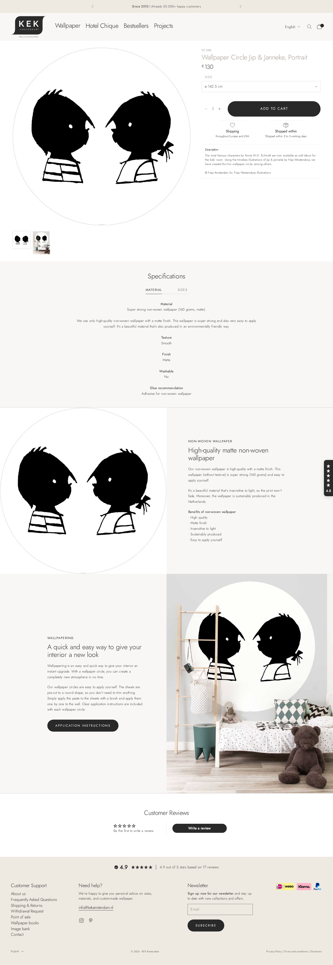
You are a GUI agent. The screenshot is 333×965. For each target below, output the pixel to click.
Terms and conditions (296, 951)
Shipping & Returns (26, 905)
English (290, 26)
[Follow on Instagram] (81, 920)
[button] (328, 478)
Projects (163, 25)
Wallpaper (67, 25)
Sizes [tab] (182, 290)
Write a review (199, 828)
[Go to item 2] (41, 242)
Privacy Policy (274, 951)
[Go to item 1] (21, 240)
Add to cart (274, 108)
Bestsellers (136, 25)
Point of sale (21, 917)
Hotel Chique (102, 25)
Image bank (20, 929)
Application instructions (83, 725)
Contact (17, 934)
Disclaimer (316, 951)
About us (18, 894)
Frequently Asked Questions (34, 900)
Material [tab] (154, 290)
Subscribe (206, 925)
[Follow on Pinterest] (91, 920)
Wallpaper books (25, 923)
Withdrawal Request (27, 911)
